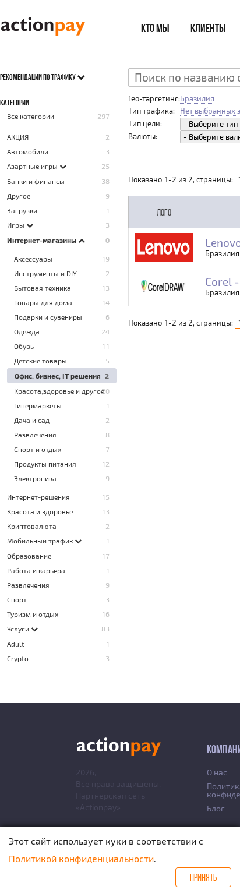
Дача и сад (32, 420)
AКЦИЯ (18, 137)
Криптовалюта (32, 526)
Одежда (27, 331)
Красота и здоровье (40, 511)
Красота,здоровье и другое (59, 391)
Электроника (35, 478)
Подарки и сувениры (48, 317)
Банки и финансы (36, 181)
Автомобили (27, 151)
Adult (15, 644)
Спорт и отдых (37, 449)
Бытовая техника (42, 288)
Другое (18, 196)
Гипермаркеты (38, 405)
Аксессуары (33, 259)
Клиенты (208, 28)
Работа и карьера (36, 570)
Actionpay (98, 807)
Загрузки (22, 210)
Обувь (24, 346)
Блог (215, 808)
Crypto (18, 658)
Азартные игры (33, 166)
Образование (29, 556)
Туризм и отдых (32, 614)
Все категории (30, 116)
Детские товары (40, 361)
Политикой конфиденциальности (81, 858)
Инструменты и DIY (45, 273)
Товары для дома (43, 302)
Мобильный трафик (41, 540)
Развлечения (35, 434)
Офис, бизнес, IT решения (58, 376)
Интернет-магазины (42, 240)
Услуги (19, 628)
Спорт (17, 599)
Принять (203, 877)
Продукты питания (45, 464)
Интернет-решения (38, 497)
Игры (16, 225)
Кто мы (155, 28)
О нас (217, 772)
